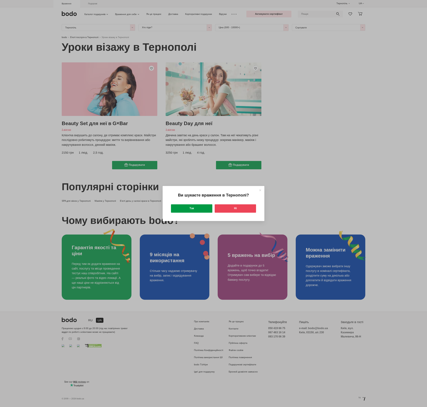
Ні (235, 208)
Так (191, 208)
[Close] (260, 190)
